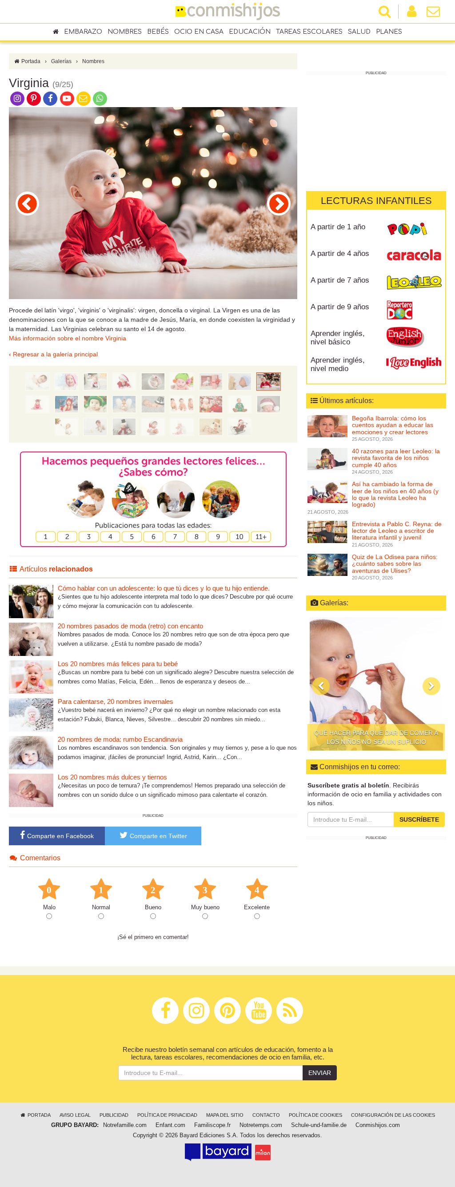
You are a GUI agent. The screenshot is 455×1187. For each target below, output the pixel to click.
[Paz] (240, 404)
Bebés (158, 31)
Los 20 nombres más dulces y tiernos (112, 777)
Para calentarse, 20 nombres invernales (115, 701)
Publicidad (114, 1115)
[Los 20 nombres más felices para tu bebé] (31, 676)
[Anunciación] (124, 404)
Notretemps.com (260, 1125)
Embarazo (83, 31)
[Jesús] (37, 381)
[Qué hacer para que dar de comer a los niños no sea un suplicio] (376, 684)
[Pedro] (240, 426)
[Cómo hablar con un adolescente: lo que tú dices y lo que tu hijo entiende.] (31, 601)
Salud (359, 31)
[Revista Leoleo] (414, 283)
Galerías (61, 61)
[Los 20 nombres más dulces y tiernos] (31, 790)
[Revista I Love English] (414, 363)
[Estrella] (211, 404)
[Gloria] (66, 426)
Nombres (125, 31)
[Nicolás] (124, 381)
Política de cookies (315, 1115)
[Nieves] (211, 426)
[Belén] (66, 404)
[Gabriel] (182, 426)
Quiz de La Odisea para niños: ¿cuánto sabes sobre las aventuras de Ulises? (395, 563)
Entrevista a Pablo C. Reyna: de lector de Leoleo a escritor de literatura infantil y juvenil (397, 530)
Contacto (266, 1115)
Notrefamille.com (125, 1125)
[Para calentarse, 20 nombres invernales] (31, 714)
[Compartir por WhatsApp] (100, 98)
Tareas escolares (309, 31)
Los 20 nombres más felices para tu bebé (118, 663)
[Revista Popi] (414, 230)
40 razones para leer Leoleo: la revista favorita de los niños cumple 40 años (396, 458)
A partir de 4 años (340, 253)
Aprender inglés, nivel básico (338, 337)
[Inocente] (95, 404)
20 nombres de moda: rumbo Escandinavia (120, 739)
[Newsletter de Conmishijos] (83, 98)
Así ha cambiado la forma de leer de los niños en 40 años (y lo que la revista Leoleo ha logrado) (395, 494)
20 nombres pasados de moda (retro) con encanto (130, 626)
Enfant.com (170, 1125)
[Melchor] (182, 381)
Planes (389, 31)
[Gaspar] (211, 381)
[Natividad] (153, 426)
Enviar (319, 1072)
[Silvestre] (153, 404)
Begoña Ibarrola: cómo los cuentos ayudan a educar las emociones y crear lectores (392, 425)
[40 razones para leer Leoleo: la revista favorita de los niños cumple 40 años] (327, 458)
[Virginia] (268, 381)
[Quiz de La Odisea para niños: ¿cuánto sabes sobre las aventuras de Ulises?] (327, 564)
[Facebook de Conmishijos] (50, 98)
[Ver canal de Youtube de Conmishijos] (67, 98)
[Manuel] (268, 404)
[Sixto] (95, 426)
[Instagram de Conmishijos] (17, 98)
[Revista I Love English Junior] (414, 336)
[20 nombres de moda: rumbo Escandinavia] (31, 752)
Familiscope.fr (212, 1125)
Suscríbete (419, 819)
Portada (30, 61)
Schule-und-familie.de (319, 1125)
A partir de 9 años (340, 307)
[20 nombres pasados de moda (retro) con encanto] (31, 638)
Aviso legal (75, 1115)
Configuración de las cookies (393, 1115)
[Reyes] (182, 404)
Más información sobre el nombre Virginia (67, 338)
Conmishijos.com (377, 1125)
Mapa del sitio (224, 1115)
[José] (95, 381)
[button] (321, 686)
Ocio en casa (199, 31)
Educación (250, 31)
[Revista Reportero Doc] (414, 310)
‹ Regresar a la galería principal (53, 354)
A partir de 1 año (338, 227)
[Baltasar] (27, 204)
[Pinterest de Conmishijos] (33, 98)
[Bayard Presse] (218, 1152)
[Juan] (124, 426)
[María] (66, 381)
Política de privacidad (167, 1115)
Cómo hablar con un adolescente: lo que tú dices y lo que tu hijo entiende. (164, 588)
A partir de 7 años (340, 280)
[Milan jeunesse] (263, 1152)
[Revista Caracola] (414, 256)
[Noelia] (153, 381)
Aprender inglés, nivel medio (338, 364)
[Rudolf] (279, 204)
